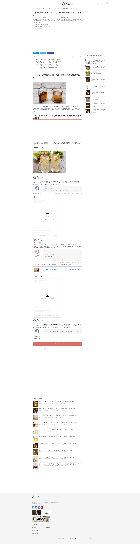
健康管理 (48, 527)
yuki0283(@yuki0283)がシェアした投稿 (47, 235)
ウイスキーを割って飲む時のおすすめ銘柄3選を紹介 (46, 67)
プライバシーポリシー (80, 538)
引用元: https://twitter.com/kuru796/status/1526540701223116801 (70, 335)
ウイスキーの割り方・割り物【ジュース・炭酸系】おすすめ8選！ (49, 61)
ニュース (48, 530)
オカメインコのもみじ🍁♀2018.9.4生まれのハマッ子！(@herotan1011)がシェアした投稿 (55, 315)
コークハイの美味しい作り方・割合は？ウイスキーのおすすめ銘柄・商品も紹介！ (59, 269)
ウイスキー (45, 8)
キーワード (54, 538)
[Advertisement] (57, 41)
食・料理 (34, 527)
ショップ (48, 533)
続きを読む (57, 343)
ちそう (33, 8)
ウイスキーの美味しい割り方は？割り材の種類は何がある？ (48, 59)
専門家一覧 (89, 538)
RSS (93, 538)
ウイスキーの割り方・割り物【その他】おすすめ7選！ (47, 64)
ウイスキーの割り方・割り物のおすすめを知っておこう (47, 68)
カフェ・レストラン (36, 530)
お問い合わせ (72, 538)
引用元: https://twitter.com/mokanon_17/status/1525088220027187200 (69, 262)
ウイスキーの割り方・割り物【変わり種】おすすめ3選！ (47, 65)
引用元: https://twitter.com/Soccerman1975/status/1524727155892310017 (68, 193)
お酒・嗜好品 (39, 8)
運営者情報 (60, 538)
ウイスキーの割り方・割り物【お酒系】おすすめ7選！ (47, 62)
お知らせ (66, 538)
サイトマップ (48, 538)
